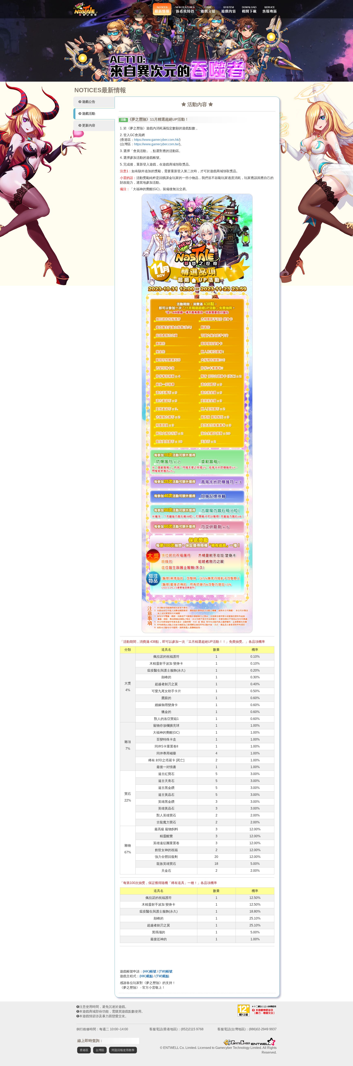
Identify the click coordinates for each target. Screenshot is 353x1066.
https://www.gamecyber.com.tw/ (156, 144)
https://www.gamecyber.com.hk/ (156, 139)
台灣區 (100, 1050)
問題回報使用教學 (123, 1050)
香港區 (84, 1050)
